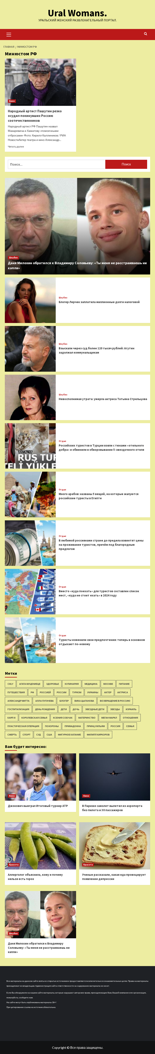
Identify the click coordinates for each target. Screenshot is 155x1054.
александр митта (18, 700)
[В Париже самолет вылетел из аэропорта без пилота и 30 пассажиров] (114, 777)
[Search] (145, 33)
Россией (45, 692)
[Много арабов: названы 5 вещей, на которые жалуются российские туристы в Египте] (30, 494)
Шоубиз (13, 257)
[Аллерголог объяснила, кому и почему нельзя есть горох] (40, 845)
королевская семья (34, 717)
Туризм (76, 692)
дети (64, 709)
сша (49, 734)
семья (130, 726)
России (61, 692)
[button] (9, 34)
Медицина (91, 684)
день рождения (45, 709)
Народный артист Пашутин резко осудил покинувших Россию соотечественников (35, 116)
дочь (76, 709)
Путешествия (16, 692)
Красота (13, 864)
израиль (131, 709)
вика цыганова (84, 700)
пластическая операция (23, 726)
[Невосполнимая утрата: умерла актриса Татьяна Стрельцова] (30, 397)
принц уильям (96, 726)
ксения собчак (62, 717)
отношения (130, 717)
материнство (86, 717)
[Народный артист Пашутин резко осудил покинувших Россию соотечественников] (40, 82)
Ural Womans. (77, 13)
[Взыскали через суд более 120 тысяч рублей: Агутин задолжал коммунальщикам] (30, 348)
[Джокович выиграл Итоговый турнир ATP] (40, 777)
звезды (115, 709)
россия (115, 726)
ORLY (10, 684)
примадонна (73, 726)
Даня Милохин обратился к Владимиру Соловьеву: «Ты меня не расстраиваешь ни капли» (39, 948)
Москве (108, 684)
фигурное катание (69, 734)
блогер (64, 700)
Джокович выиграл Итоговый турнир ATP (38, 806)
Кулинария (72, 684)
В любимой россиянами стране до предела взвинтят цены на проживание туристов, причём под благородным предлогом (101, 544)
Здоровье (52, 684)
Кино (12, 101)
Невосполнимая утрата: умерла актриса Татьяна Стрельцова (103, 399)
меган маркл (109, 717)
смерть (12, 734)
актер (107, 692)
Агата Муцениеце (29, 684)
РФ (32, 692)
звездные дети (94, 709)
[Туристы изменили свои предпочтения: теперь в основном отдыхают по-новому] (30, 640)
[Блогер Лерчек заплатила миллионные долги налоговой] (30, 300)
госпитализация (18, 709)
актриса (122, 692)
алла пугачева (44, 700)
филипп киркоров (98, 734)
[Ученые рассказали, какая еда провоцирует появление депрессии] (114, 845)
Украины (92, 692)
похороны (52, 726)
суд (38, 734)
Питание (124, 684)
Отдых (62, 441)
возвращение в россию (115, 700)
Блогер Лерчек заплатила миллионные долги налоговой (99, 302)
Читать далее (16, 146)
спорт (26, 734)
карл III (11, 717)
